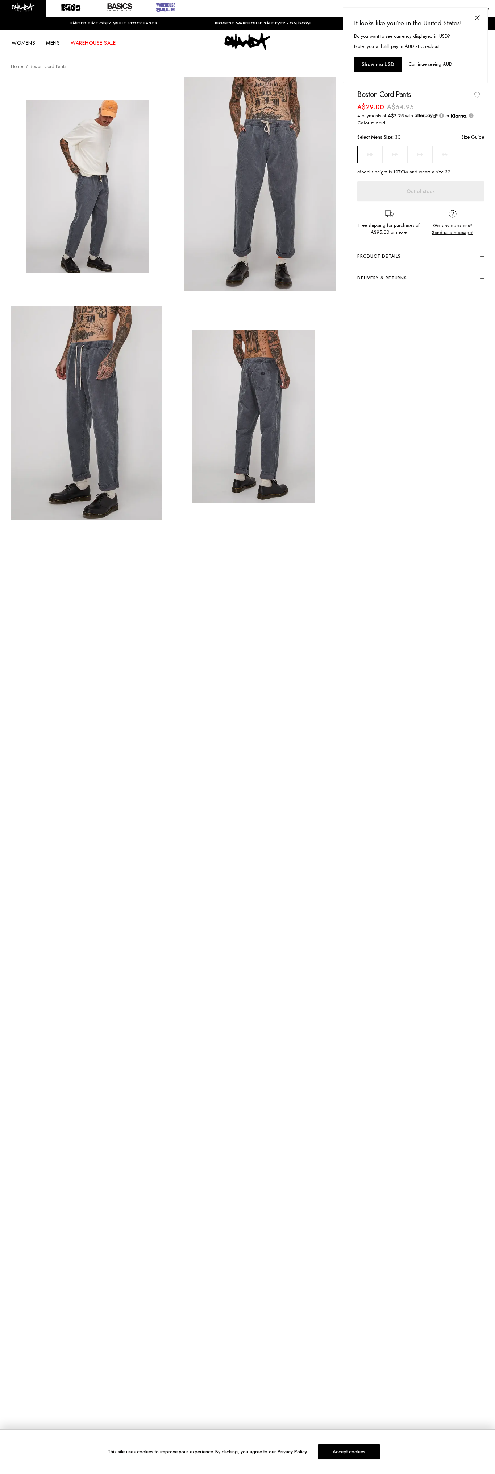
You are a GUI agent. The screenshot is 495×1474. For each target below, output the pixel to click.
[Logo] (247, 48)
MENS (53, 42)
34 (420, 154)
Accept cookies (349, 1451)
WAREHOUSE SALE (93, 42)
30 (370, 154)
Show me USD (378, 64)
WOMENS (23, 42)
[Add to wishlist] (477, 94)
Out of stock (421, 191)
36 (444, 154)
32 (395, 154)
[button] (23, 8)
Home (17, 66)
